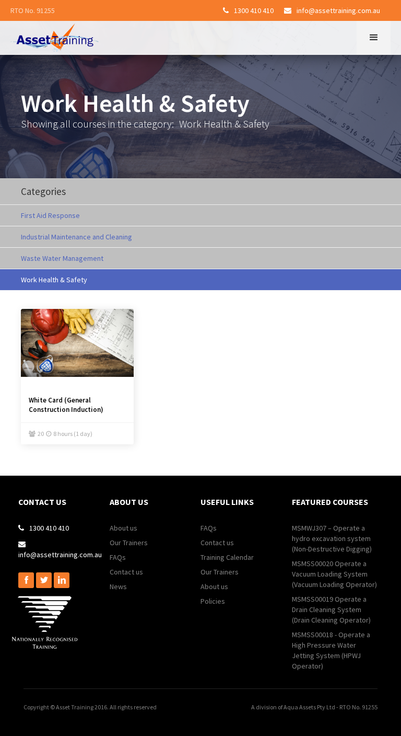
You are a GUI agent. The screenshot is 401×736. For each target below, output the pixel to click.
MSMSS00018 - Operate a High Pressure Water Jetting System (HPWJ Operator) (331, 650)
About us (123, 528)
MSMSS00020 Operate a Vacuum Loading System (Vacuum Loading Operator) (334, 574)
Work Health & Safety (54, 279)
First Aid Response (50, 215)
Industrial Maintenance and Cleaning (76, 237)
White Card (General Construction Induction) (66, 405)
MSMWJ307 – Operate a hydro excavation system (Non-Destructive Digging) (332, 538)
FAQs (118, 557)
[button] (374, 38)
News (118, 586)
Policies (212, 601)
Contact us (126, 572)
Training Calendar (227, 557)
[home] (54, 38)
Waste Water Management (62, 258)
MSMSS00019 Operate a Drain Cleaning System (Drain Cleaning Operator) (331, 609)
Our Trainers (129, 542)
